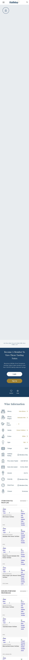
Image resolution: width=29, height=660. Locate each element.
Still (24, 442)
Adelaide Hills (21, 417)
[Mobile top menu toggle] (4, 3)
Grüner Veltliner (21, 430)
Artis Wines (22, 411)
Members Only (23, 455)
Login (14, 374)
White (24, 436)
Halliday (14, 2)
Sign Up (14, 381)
